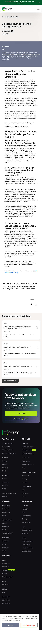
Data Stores (5, 547)
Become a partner (7, 577)
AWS (23, 490)
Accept (10, 625)
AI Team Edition (29, 450)
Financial (5, 464)
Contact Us (5, 567)
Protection (5, 485)
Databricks (25, 493)
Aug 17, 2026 (7, 350)
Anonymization (26, 461)
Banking (4, 461)
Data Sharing (6, 512)
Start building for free (21, 419)
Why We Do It (6, 563)
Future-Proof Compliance (9, 453)
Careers (8, 570)
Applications (5, 541)
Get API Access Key (27, 548)
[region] (19, 622)
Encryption (25, 482)
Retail (4, 471)
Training (24, 519)
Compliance (5, 509)
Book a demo (21, 413)
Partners (4, 573)
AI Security (25, 533)
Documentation (26, 516)
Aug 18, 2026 (7, 331)
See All (4, 551)
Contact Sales (6, 603)
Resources (25, 509)
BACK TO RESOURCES (11, 17)
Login (3, 592)
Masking (24, 479)
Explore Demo (6, 600)
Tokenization (25, 475)
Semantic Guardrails (28, 464)
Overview (4, 496)
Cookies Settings (29, 625)
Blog (23, 512)
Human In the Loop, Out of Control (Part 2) (18, 347)
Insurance (5, 467)
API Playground (26, 544)
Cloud (4, 544)
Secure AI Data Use (7, 450)
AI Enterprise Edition (27, 453)
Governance (5, 482)
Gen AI (4, 515)
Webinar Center (26, 522)
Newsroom (5, 584)
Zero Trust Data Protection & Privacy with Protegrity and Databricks (17, 327)
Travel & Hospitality (7, 533)
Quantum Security (27, 530)
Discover (4, 479)
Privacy (4, 489)
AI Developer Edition (27, 446)
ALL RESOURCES (10, 381)
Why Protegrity (6, 446)
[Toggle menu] (38, 9)
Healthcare (5, 526)
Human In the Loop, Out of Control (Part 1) (18, 366)
